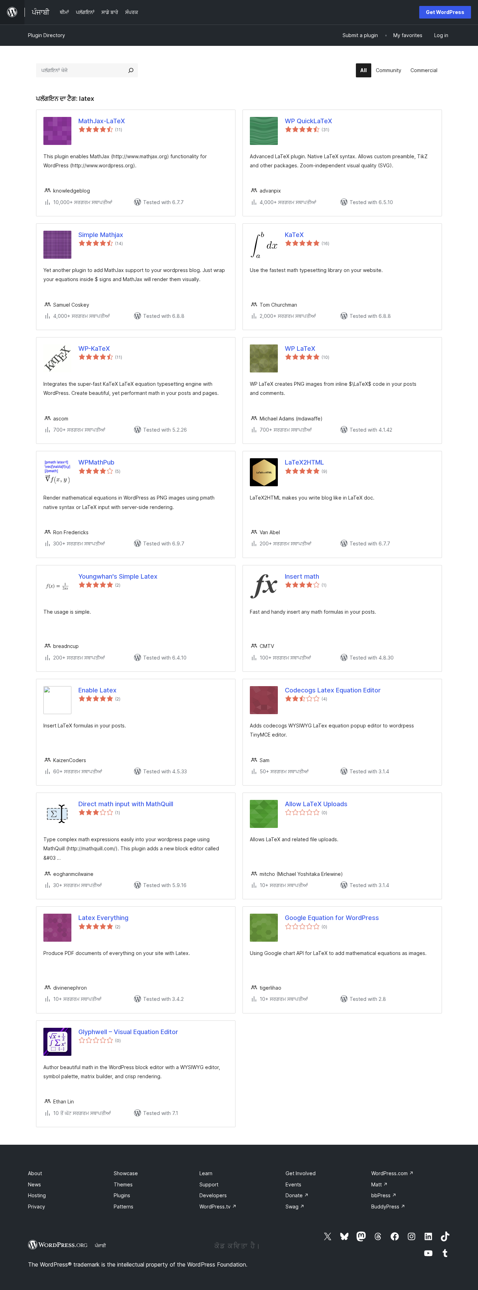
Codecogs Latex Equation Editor (333, 690)
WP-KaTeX (94, 348)
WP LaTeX (300, 348)
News (34, 1184)
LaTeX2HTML (304, 462)
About (35, 1173)
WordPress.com (392, 1173)
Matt (379, 1184)
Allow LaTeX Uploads (316, 804)
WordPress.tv (218, 1206)
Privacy (36, 1206)
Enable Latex (97, 690)
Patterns (123, 1206)
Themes (123, 1184)
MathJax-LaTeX (101, 121)
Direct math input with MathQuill (125, 804)
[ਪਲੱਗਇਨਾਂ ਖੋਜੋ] (131, 70)
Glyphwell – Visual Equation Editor (128, 1032)
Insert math (302, 576)
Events (293, 1184)
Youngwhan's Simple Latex (117, 576)
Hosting (37, 1195)
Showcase (126, 1173)
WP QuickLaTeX (308, 121)
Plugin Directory (46, 35)
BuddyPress (388, 1206)
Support (208, 1184)
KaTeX (294, 234)
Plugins (122, 1195)
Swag (295, 1206)
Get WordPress (445, 12)
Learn (205, 1173)
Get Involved (301, 1173)
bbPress (383, 1195)
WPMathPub (96, 462)
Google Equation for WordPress (332, 917)
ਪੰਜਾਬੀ (100, 1245)
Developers (213, 1195)
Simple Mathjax (100, 234)
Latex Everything (103, 917)
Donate (297, 1195)
